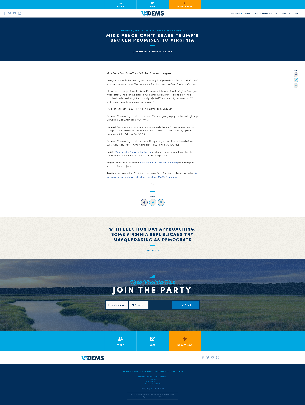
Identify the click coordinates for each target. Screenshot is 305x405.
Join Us (186, 304)
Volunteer (286, 13)
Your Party (235, 13)
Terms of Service (158, 389)
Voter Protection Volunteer (266, 13)
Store (181, 371)
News (247, 13)
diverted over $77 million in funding (159, 162)
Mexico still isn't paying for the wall (133, 151)
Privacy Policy (145, 389)
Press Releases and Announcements (164, 31)
